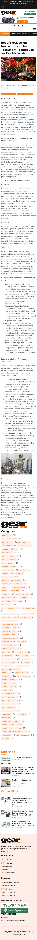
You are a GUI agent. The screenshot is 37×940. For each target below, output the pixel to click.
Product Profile (9, 680)
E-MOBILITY (18, 573)
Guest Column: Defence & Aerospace (18, 608)
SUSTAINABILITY (8, 707)
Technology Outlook (11, 728)
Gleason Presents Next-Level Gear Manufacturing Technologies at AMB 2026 (22, 813)
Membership (22, 1)
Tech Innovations (10, 711)
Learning (6, 652)
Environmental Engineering (14, 584)
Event (4, 587)
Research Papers (9, 693)
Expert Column (19, 587)
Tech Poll (22, 714)
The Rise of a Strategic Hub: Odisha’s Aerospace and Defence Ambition (22, 782)
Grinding (23, 597)
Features (6, 594)
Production (7, 690)
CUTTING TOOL (8, 570)
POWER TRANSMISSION (11, 669)
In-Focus (6, 617)
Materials (25, 662)
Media (5, 869)
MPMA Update (22, 666)
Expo (4, 591)
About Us (6, 1)
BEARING (5, 549)
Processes (7, 676)
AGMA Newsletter (10, 539)
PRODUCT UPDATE (9, 686)
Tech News (7, 714)
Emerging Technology (12, 580)
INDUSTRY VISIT (8, 635)
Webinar (5, 738)
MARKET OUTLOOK (9, 662)
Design (5, 573)
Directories (24, 3)
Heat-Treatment (25, 94)
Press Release (21, 673)
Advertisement (8, 873)
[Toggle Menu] (34, 29)
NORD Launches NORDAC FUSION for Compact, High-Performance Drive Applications (23, 823)
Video (18, 3)
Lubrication (21, 652)
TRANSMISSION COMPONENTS (14, 731)
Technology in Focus (11, 725)
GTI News (6, 604)
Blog (16, 549)
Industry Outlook (10, 624)
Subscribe (30, 1)
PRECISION (6, 673)
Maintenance (8, 655)
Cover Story (7, 563)
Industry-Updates (10, 638)
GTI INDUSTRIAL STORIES (12, 601)
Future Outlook (22, 594)
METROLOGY (7, 666)
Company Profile (9, 559)
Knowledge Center (10, 645)
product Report (9, 683)
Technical (6, 718)
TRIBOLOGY (6, 735)
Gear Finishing (8, 597)
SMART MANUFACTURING (12, 700)
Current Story (8, 94)
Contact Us (14, 1)
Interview (22, 641)
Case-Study (7, 552)
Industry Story (9, 628)
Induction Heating (22, 617)
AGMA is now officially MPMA (22, 757)
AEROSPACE (7, 535)
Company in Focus (10, 556)
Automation (23, 542)
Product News (23, 676)
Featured (15, 591)
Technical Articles (10, 721)
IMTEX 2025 (27, 614)
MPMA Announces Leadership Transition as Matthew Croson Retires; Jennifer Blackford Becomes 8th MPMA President (23, 770)
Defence (22, 570)
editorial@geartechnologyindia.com (14, 920)
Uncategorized (22, 735)
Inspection (7, 641)
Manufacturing (9, 659)
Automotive (7, 546)
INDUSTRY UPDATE (9, 631)
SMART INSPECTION (10, 697)
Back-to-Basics (24, 546)
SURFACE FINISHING (10, 704)
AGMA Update (8, 542)
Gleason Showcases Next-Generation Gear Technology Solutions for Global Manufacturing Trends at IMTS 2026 (23, 800)
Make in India (24, 655)
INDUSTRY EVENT (9, 621)
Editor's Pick (8, 577)
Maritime (26, 659)
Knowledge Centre (10, 648)
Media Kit (12, 3)
